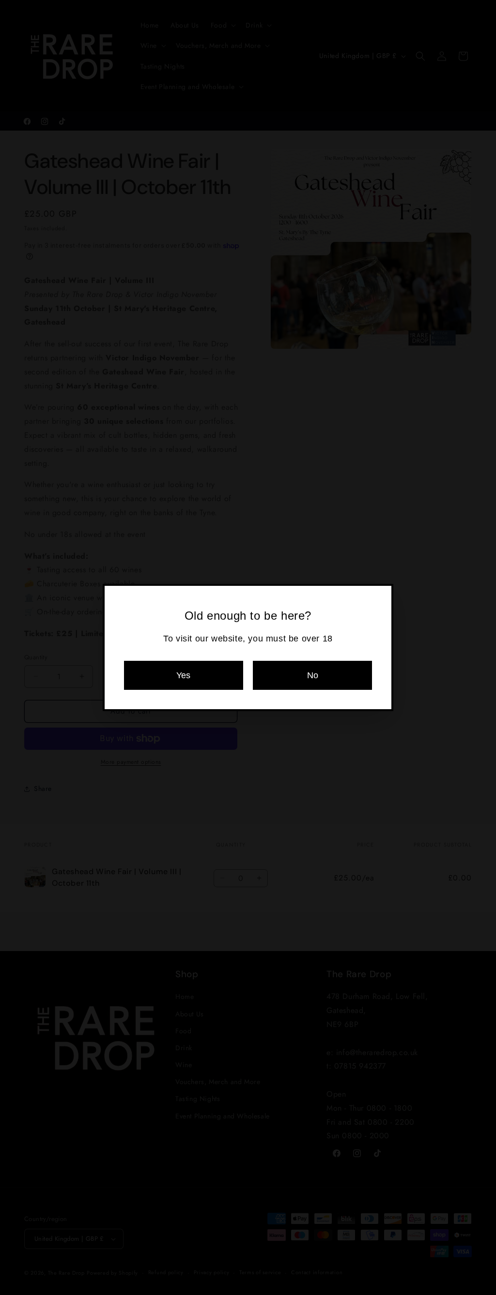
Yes (183, 675)
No (312, 675)
